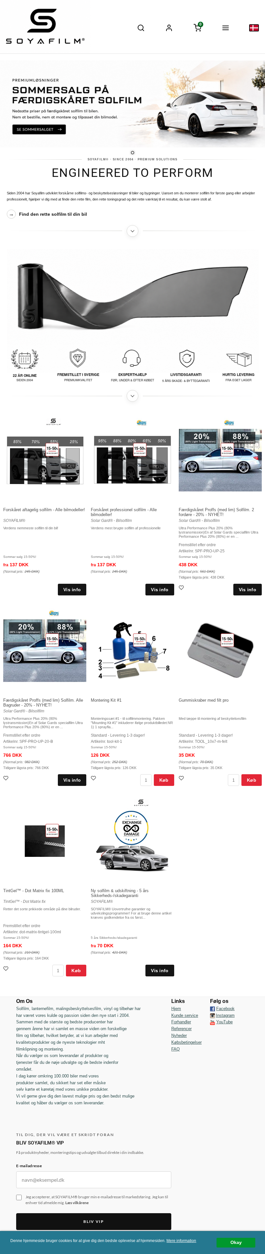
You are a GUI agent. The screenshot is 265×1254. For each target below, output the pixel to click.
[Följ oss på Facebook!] (212, 1009)
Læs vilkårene (77, 1202)
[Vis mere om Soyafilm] (133, 231)
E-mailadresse (29, 1165)
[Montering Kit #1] (139, 639)
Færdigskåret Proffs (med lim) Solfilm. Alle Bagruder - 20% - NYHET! (43, 703)
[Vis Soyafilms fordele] (133, 365)
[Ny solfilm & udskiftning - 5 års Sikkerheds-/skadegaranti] (141, 802)
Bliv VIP (93, 1221)
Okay (236, 1242)
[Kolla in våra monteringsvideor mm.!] (212, 1021)
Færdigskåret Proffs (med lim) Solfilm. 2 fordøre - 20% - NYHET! (216, 512)
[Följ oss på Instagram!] (212, 1015)
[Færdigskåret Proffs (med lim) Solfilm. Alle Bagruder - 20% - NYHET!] (52, 639)
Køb (164, 780)
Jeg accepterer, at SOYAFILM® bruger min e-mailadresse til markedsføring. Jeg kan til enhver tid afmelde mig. (97, 1199)
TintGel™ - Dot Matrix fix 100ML (33, 890)
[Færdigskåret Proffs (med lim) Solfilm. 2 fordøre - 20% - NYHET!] (227, 449)
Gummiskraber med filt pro (203, 700)
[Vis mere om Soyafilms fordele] (133, 396)
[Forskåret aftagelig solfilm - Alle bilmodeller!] (52, 449)
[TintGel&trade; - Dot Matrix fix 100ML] (52, 830)
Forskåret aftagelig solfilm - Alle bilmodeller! (44, 509)
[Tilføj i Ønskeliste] (182, 588)
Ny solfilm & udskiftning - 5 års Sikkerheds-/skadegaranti (120, 893)
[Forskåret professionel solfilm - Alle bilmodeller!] (139, 449)
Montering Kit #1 (106, 700)
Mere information (181, 1240)
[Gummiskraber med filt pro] (227, 639)
